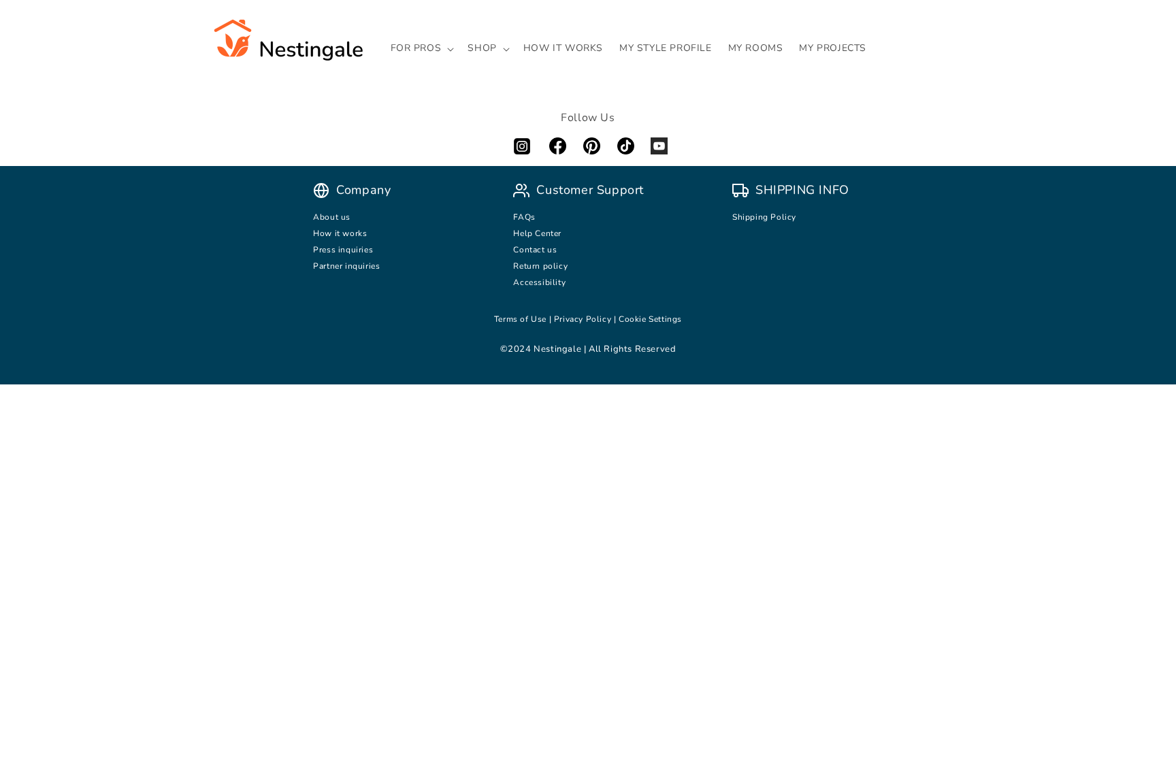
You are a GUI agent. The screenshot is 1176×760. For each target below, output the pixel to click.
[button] (421, 48)
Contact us (536, 249)
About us (331, 217)
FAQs (524, 217)
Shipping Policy (764, 217)
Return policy (540, 266)
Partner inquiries (346, 266)
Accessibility (539, 282)
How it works (340, 233)
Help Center (537, 233)
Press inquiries (343, 249)
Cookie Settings (650, 319)
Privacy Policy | (586, 319)
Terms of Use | (524, 319)
